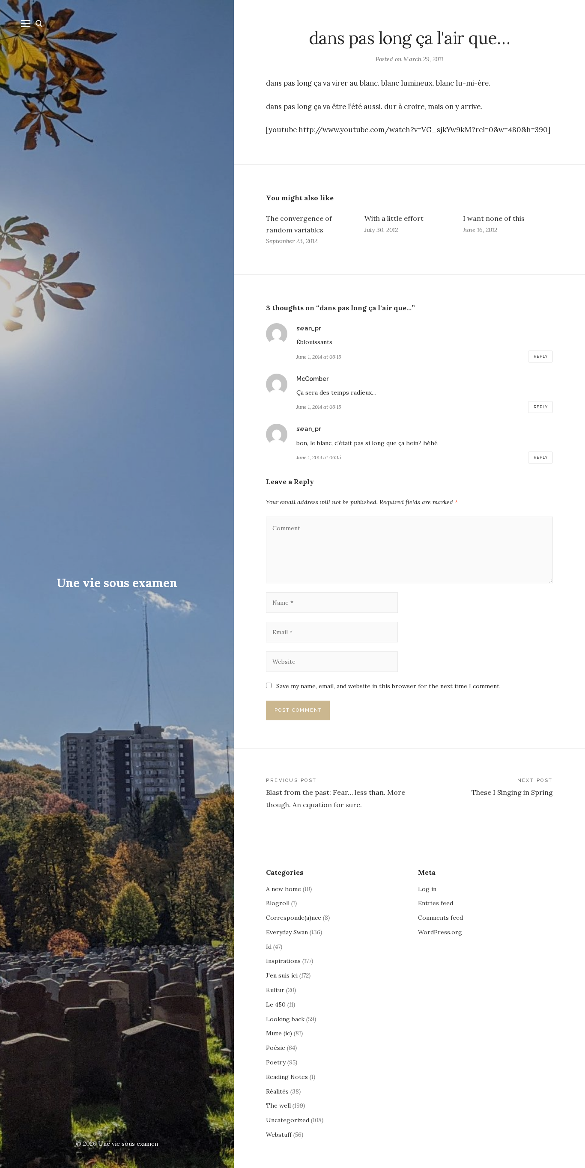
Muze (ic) (279, 1033)
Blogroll (278, 903)
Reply (541, 356)
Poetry (276, 1062)
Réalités (277, 1091)
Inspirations (283, 961)
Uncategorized (287, 1120)
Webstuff (279, 1134)
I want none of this (494, 218)
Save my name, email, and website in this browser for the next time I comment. (388, 686)
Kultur (275, 990)
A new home (283, 889)
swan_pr (308, 328)
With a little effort (394, 218)
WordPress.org (440, 932)
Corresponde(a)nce (293, 917)
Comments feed (440, 917)
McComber (312, 378)
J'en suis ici (282, 975)
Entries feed (435, 903)
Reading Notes (287, 1077)
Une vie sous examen (117, 583)
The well (278, 1105)
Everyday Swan (287, 932)
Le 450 (276, 1004)
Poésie (275, 1048)
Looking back (285, 1019)
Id (269, 947)
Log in (427, 889)
